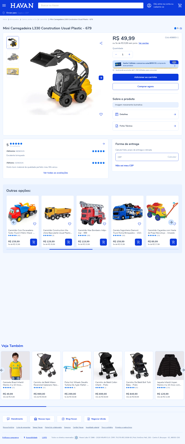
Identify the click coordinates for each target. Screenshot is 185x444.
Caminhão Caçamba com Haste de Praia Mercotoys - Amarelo (162, 231)
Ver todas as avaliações (55, 172)
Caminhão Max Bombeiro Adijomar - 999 (92, 231)
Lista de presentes (23, 427)
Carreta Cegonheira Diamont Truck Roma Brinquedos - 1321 (127, 231)
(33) (44, 388)
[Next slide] (101, 77)
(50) (18, 235)
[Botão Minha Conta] (149, 5)
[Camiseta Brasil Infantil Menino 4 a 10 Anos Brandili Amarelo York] (15, 365)
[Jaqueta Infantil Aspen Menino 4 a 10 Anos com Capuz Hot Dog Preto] (169, 365)
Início (5, 19)
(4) (74, 388)
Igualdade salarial (92, 427)
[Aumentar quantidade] (129, 54)
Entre (164, 4)
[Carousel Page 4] (162, 406)
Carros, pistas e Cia (29, 19)
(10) (158, 235)
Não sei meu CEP (124, 165)
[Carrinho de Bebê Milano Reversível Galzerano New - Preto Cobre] (46, 365)
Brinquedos (14, 19)
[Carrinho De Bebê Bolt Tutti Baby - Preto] (138, 365)
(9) (53, 235)
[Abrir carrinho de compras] (180, 5)
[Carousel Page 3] (115, 406)
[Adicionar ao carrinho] (33, 242)
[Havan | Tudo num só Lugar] (22, 5)
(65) (136, 388)
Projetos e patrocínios (123, 427)
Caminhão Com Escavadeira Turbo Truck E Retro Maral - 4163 (20, 233)
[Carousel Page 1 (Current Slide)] (23, 406)
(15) (13, 388)
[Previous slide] (14, 222)
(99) (88, 235)
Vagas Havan (38, 427)
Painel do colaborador (53, 427)
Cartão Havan (78, 427)
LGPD (44, 437)
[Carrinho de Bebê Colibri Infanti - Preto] (108, 365)
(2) (105, 388)
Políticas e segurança (10, 437)
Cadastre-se (158, 6)
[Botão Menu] (4, 5)
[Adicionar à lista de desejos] (101, 114)
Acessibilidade (31, 437)
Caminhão (43, 19)
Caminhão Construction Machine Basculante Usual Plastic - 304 (57, 233)
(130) (168, 388)
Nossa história (8, 427)
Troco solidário (107, 427)
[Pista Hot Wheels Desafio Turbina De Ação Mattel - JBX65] (77, 365)
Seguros (67, 427)
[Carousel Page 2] (69, 406)
